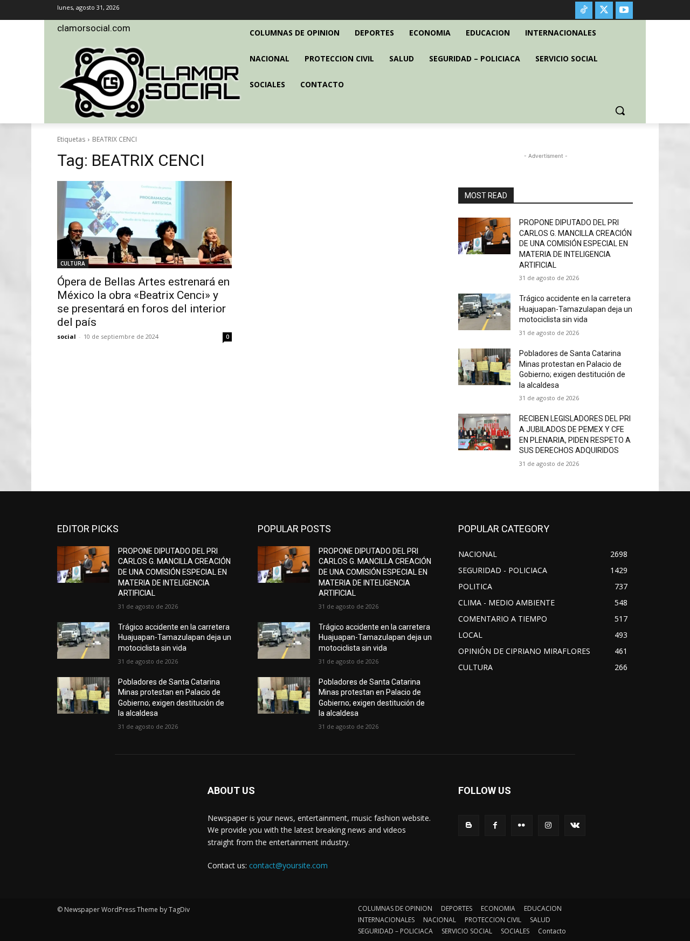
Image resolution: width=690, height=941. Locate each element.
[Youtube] (624, 10)
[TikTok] (583, 10)
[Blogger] (468, 825)
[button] (620, 110)
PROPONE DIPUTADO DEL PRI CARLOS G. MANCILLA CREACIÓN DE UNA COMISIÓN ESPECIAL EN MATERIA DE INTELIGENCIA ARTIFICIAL (575, 243)
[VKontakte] (574, 825)
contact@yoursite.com (288, 865)
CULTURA (72, 263)
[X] (603, 10)
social (66, 336)
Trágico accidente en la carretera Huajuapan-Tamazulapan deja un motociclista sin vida (575, 309)
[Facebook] (495, 825)
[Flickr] (521, 825)
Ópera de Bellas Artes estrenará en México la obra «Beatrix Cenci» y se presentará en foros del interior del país (143, 302)
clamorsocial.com (93, 28)
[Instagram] (548, 825)
